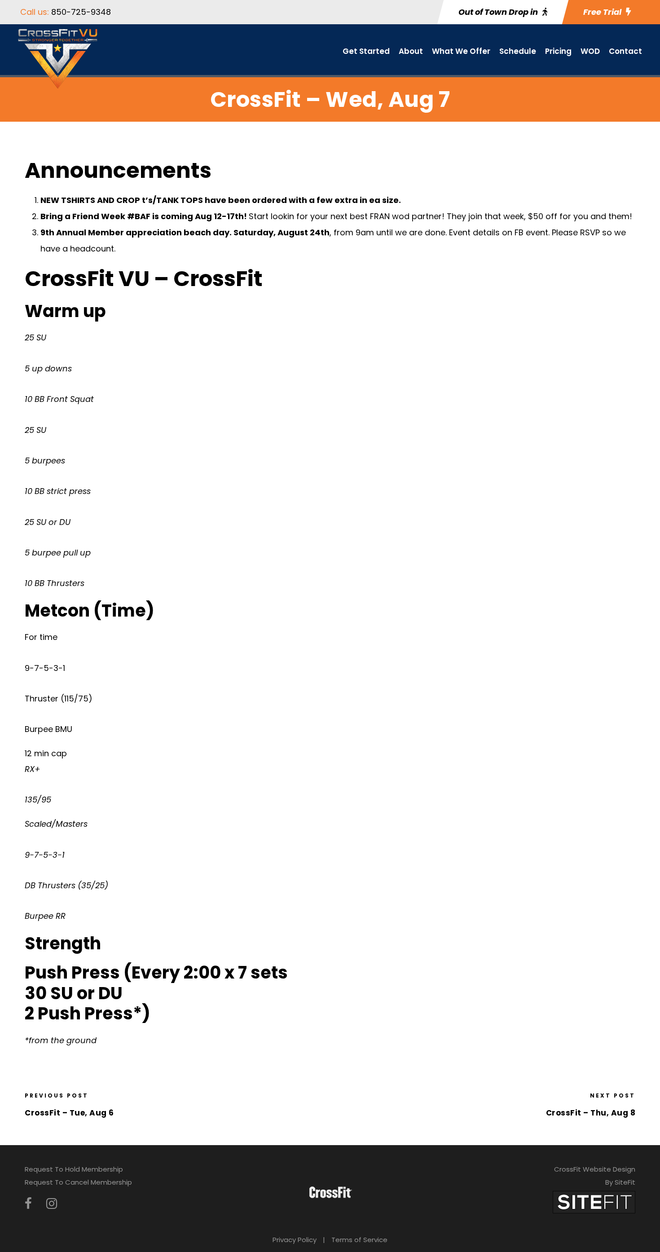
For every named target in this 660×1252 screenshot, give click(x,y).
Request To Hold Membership (74, 1169)
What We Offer (461, 51)
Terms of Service (359, 1239)
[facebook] (28, 1204)
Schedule (517, 51)
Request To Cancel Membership (78, 1182)
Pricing (558, 51)
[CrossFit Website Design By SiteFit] (594, 1201)
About (411, 51)
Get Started (366, 51)
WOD (590, 51)
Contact (625, 51)
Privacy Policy (295, 1239)
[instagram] (51, 1204)
